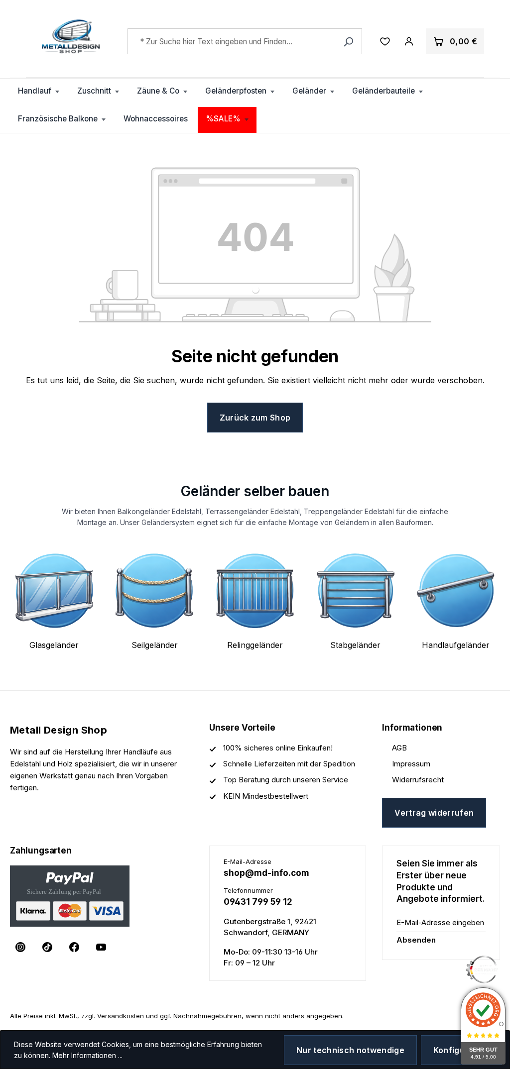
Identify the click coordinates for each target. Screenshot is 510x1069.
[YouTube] (101, 947)
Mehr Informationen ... (87, 1055)
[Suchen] (348, 41)
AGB (399, 747)
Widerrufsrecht (418, 779)
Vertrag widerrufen (434, 813)
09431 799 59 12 (258, 902)
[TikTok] (47, 947)
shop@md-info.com (266, 873)
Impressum (411, 763)
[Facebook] (74, 947)
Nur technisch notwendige (350, 1050)
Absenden (416, 940)
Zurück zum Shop (255, 418)
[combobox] (245, 41)
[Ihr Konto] (409, 41)
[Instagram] (20, 947)
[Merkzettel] (385, 41)
